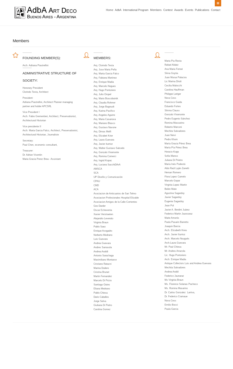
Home (109, 9)
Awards (178, 9)
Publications (202, 9)
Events (189, 9)
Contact (215, 9)
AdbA (118, 9)
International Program (136, 9)
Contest (168, 9)
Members (156, 9)
